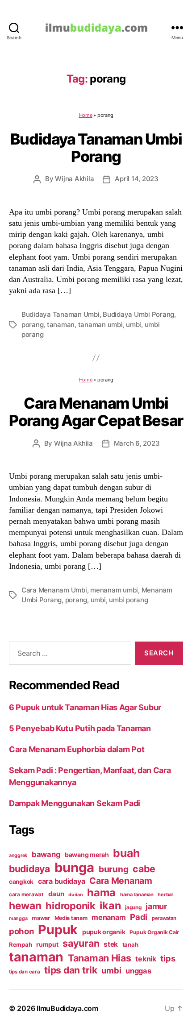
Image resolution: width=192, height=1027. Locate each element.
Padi (138, 917)
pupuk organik (103, 932)
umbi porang (128, 600)
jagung (133, 907)
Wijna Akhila (74, 178)
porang (32, 324)
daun (56, 894)
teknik (145, 959)
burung (113, 869)
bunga (74, 867)
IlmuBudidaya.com (67, 1008)
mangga (18, 918)
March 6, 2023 (137, 443)
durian (75, 895)
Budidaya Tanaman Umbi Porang (96, 148)
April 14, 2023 (136, 178)
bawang (46, 854)
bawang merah (87, 854)
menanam (108, 917)
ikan (110, 905)
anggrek (18, 855)
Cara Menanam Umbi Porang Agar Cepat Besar (96, 412)
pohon (21, 931)
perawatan (164, 918)
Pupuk (58, 929)
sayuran (81, 943)
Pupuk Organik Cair (154, 932)
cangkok (21, 881)
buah (126, 853)
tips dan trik (70, 970)
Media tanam (71, 918)
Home (85, 115)
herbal (165, 894)
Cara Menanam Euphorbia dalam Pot (76, 749)
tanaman (61, 324)
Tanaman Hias (99, 958)
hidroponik (70, 905)
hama (101, 892)
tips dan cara (24, 972)
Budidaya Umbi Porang (138, 314)
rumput (47, 944)
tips (167, 958)
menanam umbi (114, 590)
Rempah (20, 944)
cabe (144, 868)
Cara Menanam (120, 880)
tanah (130, 944)
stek (111, 944)
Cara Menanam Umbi (54, 590)
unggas (138, 970)
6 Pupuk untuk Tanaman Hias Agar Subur (85, 707)
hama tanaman (137, 894)
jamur (156, 906)
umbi (133, 324)
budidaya (29, 868)
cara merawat (26, 894)
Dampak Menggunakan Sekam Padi (74, 803)
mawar (41, 918)
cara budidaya (61, 881)
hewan (25, 905)
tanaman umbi (100, 324)
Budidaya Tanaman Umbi (60, 314)
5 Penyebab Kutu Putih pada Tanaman (80, 728)
